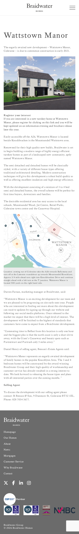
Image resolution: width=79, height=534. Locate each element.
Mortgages (10, 455)
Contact (8, 473)
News (7, 449)
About (7, 443)
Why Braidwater (13, 467)
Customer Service (14, 461)
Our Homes (10, 437)
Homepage (10, 431)
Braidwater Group (14, 525)
